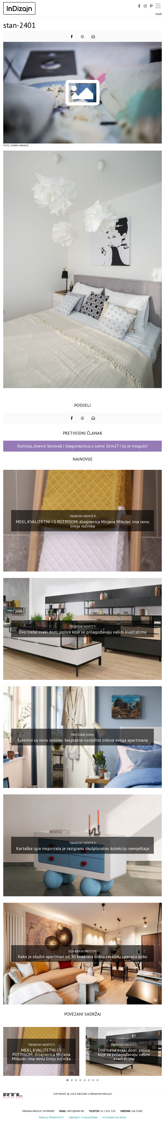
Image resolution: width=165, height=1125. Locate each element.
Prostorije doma (82, 735)
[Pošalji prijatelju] (93, 36)
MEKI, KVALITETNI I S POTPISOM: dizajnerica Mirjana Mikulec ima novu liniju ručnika (82, 524)
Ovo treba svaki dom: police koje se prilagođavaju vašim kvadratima (82, 632)
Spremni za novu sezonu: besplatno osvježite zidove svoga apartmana (82, 740)
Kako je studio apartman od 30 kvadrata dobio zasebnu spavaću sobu (82, 956)
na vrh (157, 1094)
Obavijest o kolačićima (83, 1117)
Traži (158, 14)
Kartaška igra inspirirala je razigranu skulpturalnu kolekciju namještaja (82, 848)
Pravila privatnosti (51, 1117)
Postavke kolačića (114, 1117)
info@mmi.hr (75, 1111)
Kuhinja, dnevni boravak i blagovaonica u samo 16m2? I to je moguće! (82, 446)
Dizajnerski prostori (82, 951)
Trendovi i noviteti (82, 516)
